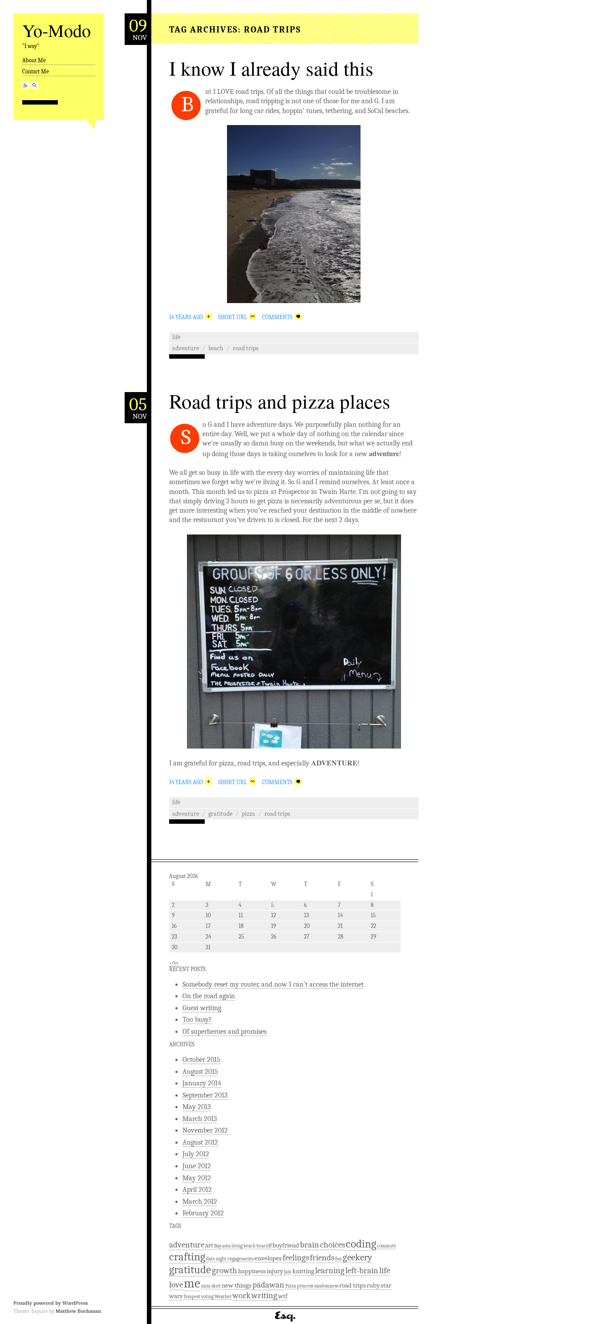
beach (215, 348)
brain (309, 1245)
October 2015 (201, 1060)
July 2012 (195, 1154)
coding (361, 1243)
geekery (357, 1257)
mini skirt (211, 1286)
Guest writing (201, 1008)
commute (386, 1246)
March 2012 (199, 1202)
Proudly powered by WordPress (50, 1303)
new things (236, 1285)
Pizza (248, 814)
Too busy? (197, 1020)
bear (260, 1246)
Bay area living (228, 1246)
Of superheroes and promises (224, 1032)
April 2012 (197, 1190)
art (209, 1245)
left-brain (361, 1270)
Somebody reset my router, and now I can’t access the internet (273, 984)
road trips (245, 348)
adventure (185, 348)
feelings (296, 1258)
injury (275, 1271)
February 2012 (203, 1213)
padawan (268, 1285)
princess (305, 1286)
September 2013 (204, 1095)
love (176, 1285)
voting (207, 1297)
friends (322, 1258)
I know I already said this (271, 68)
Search (34, 85)
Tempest (191, 1297)
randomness (326, 1286)
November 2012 (205, 1130)
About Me (34, 60)
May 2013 (196, 1107)
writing (264, 1295)
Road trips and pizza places (279, 401)
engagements (240, 1259)
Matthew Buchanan (78, 1311)
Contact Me (35, 71)
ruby (373, 1285)
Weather (223, 1297)
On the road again (208, 996)
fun (338, 1259)
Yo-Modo (56, 30)
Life (176, 337)
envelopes (268, 1258)
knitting (303, 1271)
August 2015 (200, 1072)
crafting (187, 1256)
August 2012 (200, 1142)
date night (216, 1259)
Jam (288, 1272)
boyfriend (285, 1245)
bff (269, 1246)
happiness (252, 1271)
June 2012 (196, 1166)
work (241, 1295)
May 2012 (196, 1178)
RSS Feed (25, 85)
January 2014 (201, 1083)
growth (224, 1270)
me (192, 1283)
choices (332, 1245)
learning (330, 1270)
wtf (283, 1296)
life (384, 1270)
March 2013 (199, 1119)
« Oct (173, 963)
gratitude (220, 814)
